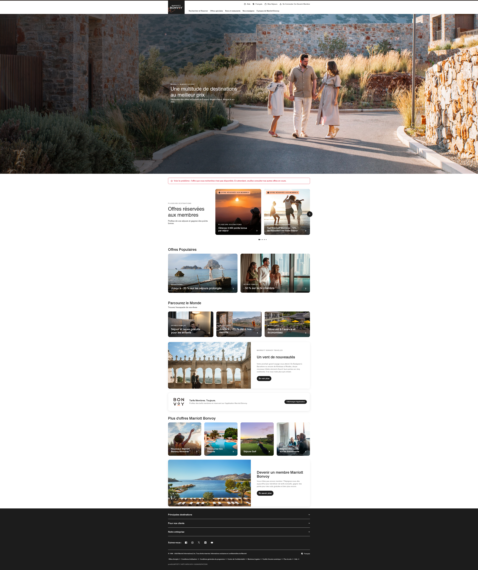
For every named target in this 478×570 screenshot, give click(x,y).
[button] (257, 3)
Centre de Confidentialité (236, 559)
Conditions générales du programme (212, 559)
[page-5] (266, 239)
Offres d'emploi (174, 559)
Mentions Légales (254, 559)
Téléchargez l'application (295, 402)
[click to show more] (309, 214)
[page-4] (264, 239)
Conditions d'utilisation (189, 559)
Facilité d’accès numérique (272, 559)
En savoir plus (265, 493)
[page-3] (262, 239)
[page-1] (259, 239)
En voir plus (264, 378)
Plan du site (288, 559)
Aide (296, 559)
